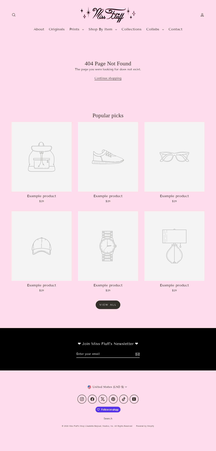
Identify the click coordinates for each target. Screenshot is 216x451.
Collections (132, 29)
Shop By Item (101, 29)
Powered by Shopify (145, 426)
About (39, 29)
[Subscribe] (137, 354)
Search (108, 418)
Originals (57, 29)
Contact (175, 29)
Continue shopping (108, 78)
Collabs (153, 29)
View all (108, 304)
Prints (75, 29)
